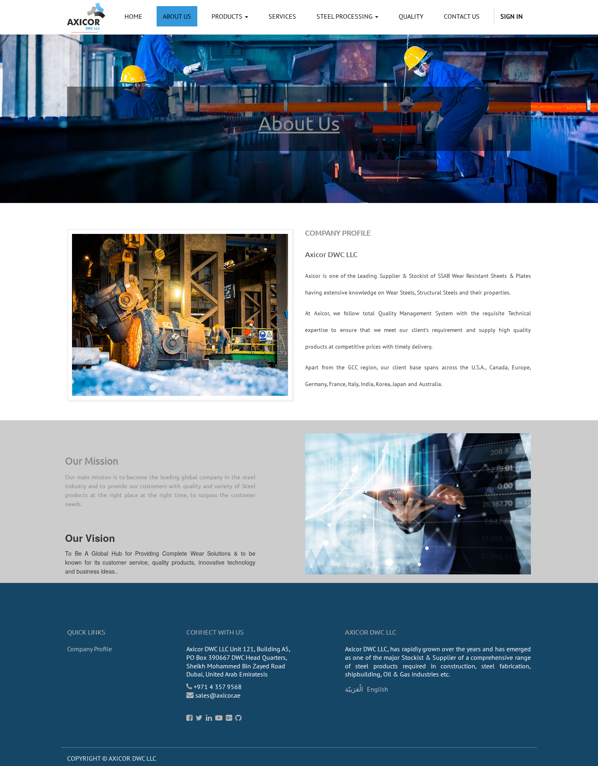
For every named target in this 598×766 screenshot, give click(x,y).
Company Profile (89, 649)
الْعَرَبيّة (354, 689)
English (377, 689)
